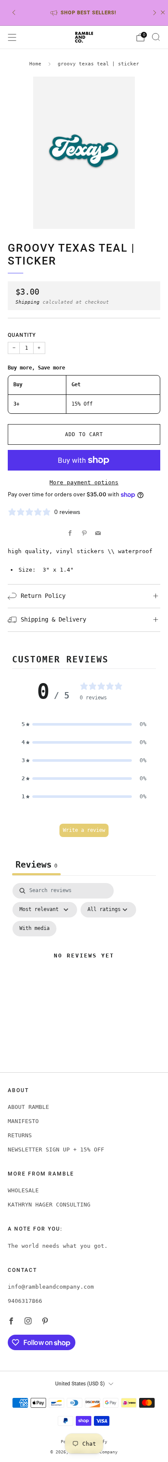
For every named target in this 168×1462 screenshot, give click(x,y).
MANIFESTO (23, 1121)
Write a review (84, 830)
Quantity (22, 335)
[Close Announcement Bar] (163, 12)
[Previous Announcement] (14, 12)
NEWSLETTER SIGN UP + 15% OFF (56, 1149)
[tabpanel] (84, 966)
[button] (84, 724)
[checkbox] (34, 928)
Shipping (28, 302)
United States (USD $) (80, 1384)
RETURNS (20, 1135)
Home (35, 64)
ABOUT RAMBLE (28, 1107)
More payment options (84, 482)
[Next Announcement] (154, 12)
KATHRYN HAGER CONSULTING (49, 1204)
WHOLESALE (23, 1190)
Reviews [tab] (36, 864)
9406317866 (25, 1301)
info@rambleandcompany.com (51, 1286)
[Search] (156, 37)
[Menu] (12, 37)
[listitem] (84, 12)
